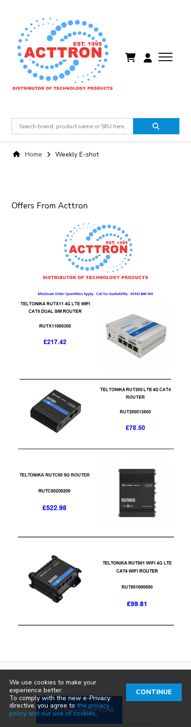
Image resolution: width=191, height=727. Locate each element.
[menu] (165, 57)
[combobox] (72, 126)
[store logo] (63, 57)
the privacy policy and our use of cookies (59, 709)
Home (33, 154)
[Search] (156, 126)
